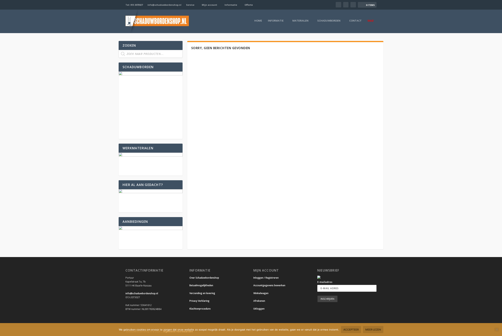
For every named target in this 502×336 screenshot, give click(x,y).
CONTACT (355, 20)
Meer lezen (373, 329)
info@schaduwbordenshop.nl (164, 4)
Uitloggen (259, 308)
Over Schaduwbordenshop (204, 277)
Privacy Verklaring (199, 300)
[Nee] (496, 329)
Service (190, 4)
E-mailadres (324, 282)
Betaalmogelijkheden (201, 285)
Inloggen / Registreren (266, 277)
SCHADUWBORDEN (328, 20)
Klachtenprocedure (200, 308)
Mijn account (209, 4)
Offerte (249, 4)
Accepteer (351, 329)
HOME (258, 20)
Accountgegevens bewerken (269, 285)
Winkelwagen (260, 293)
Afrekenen (259, 300)
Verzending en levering (202, 293)
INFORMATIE (276, 20)
